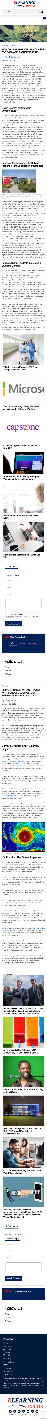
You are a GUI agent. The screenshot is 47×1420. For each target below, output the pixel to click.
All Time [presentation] (32, 643)
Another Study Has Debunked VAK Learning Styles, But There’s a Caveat (20, 1051)
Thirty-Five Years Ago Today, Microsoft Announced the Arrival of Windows (21, 407)
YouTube (8, 674)
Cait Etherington (12, 57)
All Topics (7, 1349)
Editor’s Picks (15, 45)
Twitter (7, 667)
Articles (5, 45)
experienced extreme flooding (12, 761)
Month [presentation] (22, 643)
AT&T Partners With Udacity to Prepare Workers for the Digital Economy (21, 477)
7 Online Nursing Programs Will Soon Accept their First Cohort (20, 368)
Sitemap (6, 1352)
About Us (7, 1369)
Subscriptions (8, 1362)
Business (6, 1343)
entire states (20, 763)
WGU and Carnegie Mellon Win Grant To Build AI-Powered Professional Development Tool (22, 1131)
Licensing (7, 1359)
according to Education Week (12, 796)
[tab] (13, 643)
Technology (7, 1346)
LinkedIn (8, 671)
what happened (12, 754)
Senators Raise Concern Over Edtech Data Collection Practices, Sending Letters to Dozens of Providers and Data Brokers (23, 1011)
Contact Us (7, 1372)
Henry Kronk (10, 700)
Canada (8, 202)
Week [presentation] (13, 643)
